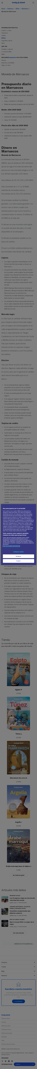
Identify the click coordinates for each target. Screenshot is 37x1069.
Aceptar (18, 560)
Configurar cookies (18, 551)
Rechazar (18, 556)
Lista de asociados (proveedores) (11, 546)
